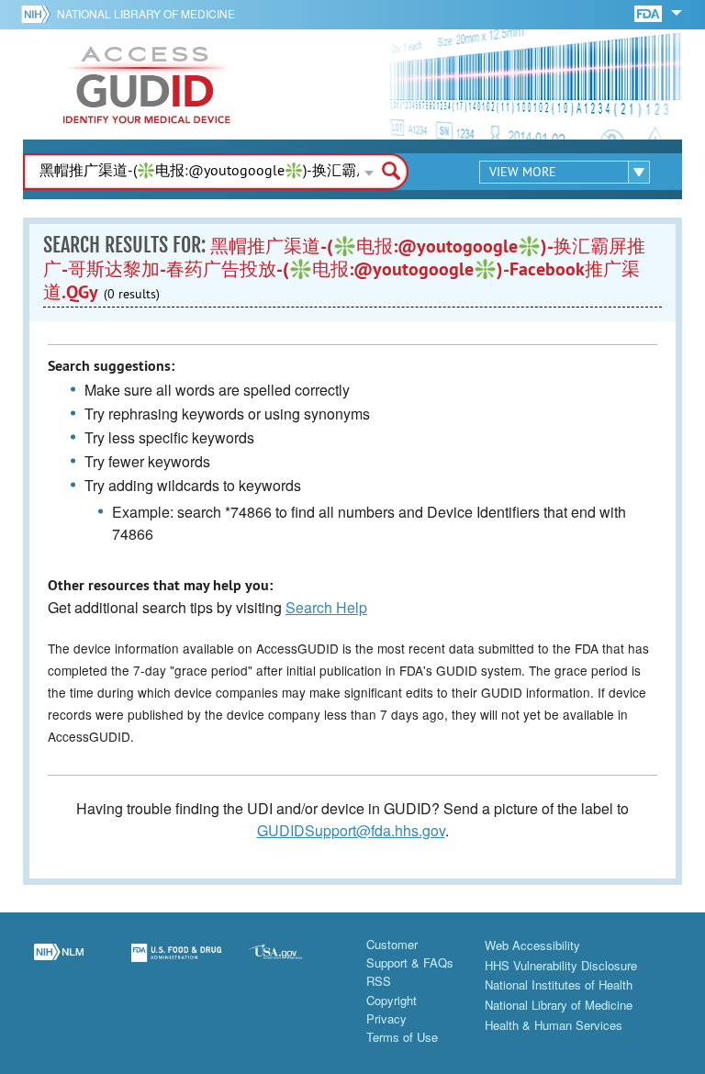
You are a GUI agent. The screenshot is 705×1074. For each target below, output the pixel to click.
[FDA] (649, 12)
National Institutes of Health (558, 984)
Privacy (386, 1018)
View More (522, 171)
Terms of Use (402, 1037)
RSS (378, 981)
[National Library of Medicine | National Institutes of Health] (59, 964)
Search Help (326, 607)
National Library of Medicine (146, 13)
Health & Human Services (553, 1025)
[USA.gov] (294, 964)
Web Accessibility (532, 945)
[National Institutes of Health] (39, 14)
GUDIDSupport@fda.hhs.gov (351, 830)
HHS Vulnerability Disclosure (561, 965)
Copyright (391, 1000)
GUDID (147, 84)
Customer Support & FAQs (409, 953)
